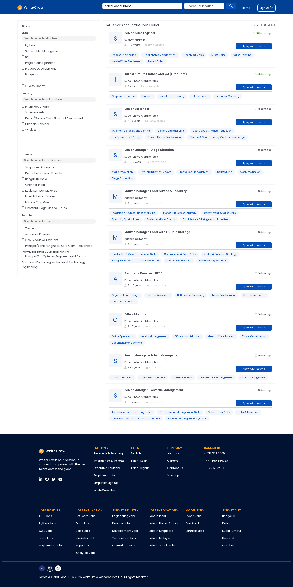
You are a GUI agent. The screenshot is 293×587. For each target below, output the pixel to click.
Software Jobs (85, 516)
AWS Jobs (45, 531)
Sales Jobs (83, 531)
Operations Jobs (123, 545)
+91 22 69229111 (214, 468)
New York (228, 538)
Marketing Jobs (86, 538)
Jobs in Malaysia (160, 538)
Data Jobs (83, 523)
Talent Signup (140, 468)
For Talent (138, 453)
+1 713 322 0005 (214, 453)
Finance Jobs (121, 523)
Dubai (226, 523)
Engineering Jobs (50, 545)
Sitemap (173, 475)
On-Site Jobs (195, 523)
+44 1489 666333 (216, 461)
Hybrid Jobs (193, 516)
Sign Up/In (266, 8)
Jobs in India (157, 516)
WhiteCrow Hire (104, 490)
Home (246, 8)
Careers (172, 461)
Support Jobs (85, 545)
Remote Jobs (195, 531)
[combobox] (142, 6)
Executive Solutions (107, 468)
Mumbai (228, 545)
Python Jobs (47, 523)
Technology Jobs (124, 538)
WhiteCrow (55, 450)
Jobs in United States (163, 523)
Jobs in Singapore (161, 531)
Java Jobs (46, 538)
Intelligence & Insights (109, 461)
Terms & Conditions (52, 577)
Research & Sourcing (108, 453)
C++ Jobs (45, 516)
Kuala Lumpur (231, 531)
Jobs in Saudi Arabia (162, 545)
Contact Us (175, 468)
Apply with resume (254, 46)
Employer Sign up (106, 483)
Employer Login (104, 475)
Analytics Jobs (85, 553)
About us (173, 453)
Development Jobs (125, 531)
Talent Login (139, 461)
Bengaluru (229, 516)
